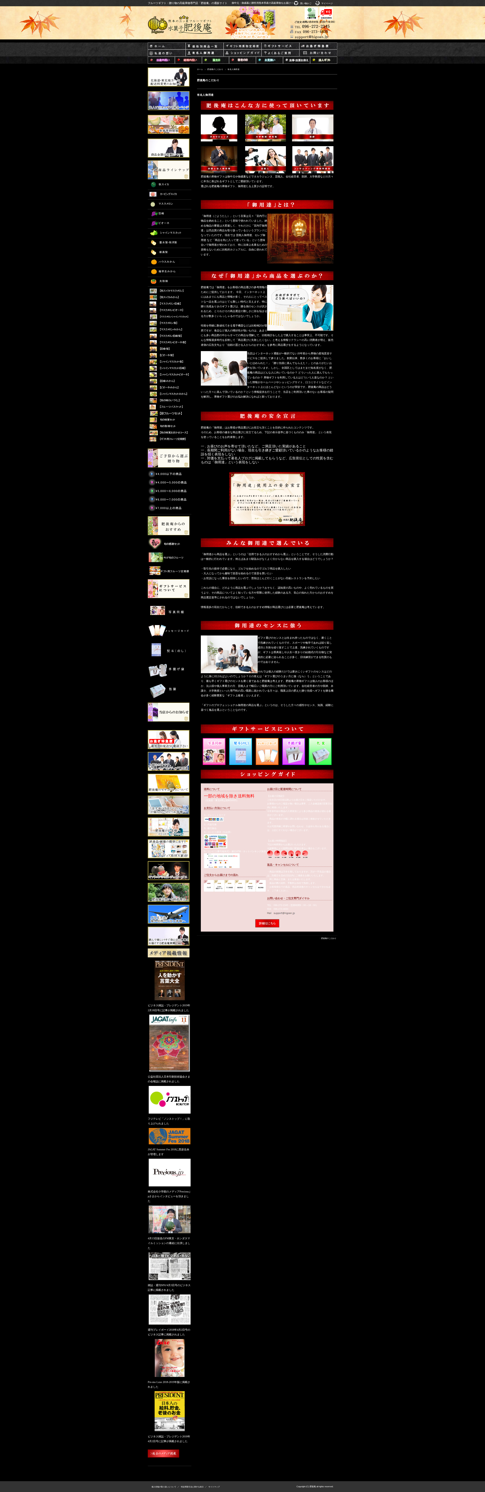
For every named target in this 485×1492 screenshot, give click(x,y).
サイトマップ (214, 1487)
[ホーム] (167, 46)
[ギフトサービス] (280, 46)
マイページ (327, 3)
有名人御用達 (205, 94)
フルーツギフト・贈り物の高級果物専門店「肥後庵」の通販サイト (187, 3)
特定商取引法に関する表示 (192, 1487)
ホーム (200, 69)
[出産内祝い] (161, 60)
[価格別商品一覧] (205, 46)
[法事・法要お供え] (296, 60)
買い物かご (305, 3)
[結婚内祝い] (188, 60)
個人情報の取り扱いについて (164, 1487)
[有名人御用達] (205, 53)
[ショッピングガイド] (242, 53)
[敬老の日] (242, 60)
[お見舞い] (269, 60)
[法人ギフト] (323, 60)
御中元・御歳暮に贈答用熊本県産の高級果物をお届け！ (262, 3)
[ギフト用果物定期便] (242, 46)
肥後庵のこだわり (215, 69)
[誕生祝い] (215, 60)
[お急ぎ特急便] (318, 46)
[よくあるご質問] (280, 53)
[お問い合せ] (318, 53)
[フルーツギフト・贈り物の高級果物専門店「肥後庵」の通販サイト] (180, 25)
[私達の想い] (167, 53)
